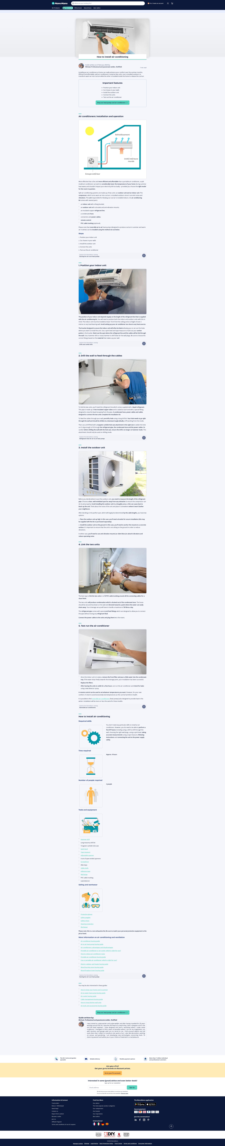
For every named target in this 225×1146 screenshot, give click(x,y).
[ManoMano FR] (94, 1124)
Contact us (55, 1111)
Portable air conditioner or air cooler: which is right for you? (101, 951)
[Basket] (172, 3)
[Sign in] (168, 3)
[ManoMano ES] (107, 1124)
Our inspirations (98, 1114)
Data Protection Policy (106, 1143)
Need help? (55, 1108)
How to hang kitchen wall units (91, 1003)
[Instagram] (144, 1119)
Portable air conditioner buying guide (93, 957)
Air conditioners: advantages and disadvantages (97, 947)
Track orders (55, 1103)
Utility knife (84, 868)
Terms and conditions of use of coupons (64, 1124)
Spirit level (84, 849)
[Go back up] (171, 1126)
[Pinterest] (148, 1119)
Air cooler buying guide (88, 996)
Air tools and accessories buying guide (93, 1006)
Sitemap (86, 1143)
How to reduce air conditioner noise (93, 954)
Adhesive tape (85, 871)
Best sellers (96, 1116)
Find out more (124, 1093)
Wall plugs (84, 875)
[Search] (73, 3)
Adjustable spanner (87, 855)
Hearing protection (87, 924)
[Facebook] (139, 1119)
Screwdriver (85, 862)
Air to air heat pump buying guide (92, 944)
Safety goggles (85, 918)
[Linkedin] (135, 1119)
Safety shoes (85, 921)
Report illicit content (58, 1114)
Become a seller (56, 1116)
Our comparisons (98, 1108)
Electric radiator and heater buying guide (94, 964)
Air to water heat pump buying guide (93, 993)
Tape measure (85, 852)
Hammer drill (85, 839)
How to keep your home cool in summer (94, 990)
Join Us (54, 1119)
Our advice (96, 1103)
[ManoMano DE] (102, 1124)
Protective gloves (86, 914)
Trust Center (118, 1143)
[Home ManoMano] (60, 3)
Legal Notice (94, 1143)
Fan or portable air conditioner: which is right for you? (99, 960)
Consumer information (145, 1143)
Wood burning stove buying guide (92, 967)
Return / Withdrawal (58, 1106)
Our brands (96, 1111)
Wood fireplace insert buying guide (92, 970)
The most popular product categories (104, 1106)
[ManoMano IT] (98, 1124)
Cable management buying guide (92, 999)
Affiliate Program (57, 1122)
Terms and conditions (130, 1143)
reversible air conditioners (101, 699)
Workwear (84, 927)
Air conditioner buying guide (90, 941)
